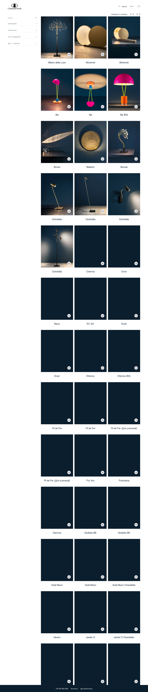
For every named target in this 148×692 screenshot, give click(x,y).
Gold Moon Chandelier (124, 585)
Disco (57, 323)
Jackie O (90, 637)
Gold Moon (57, 585)
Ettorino (90, 376)
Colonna (90, 271)
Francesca (124, 480)
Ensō (124, 323)
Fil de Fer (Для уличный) (124, 428)
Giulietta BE (90, 532)
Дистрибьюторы (86, 688)
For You (90, 480)
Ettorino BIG (124, 376)
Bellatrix (90, 167)
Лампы (124, 6)
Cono (124, 271)
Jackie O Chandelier (124, 637)
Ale (57, 114)
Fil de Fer (57, 428)
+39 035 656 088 (62, 688)
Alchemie (90, 62)
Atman (57, 167)
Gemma (57, 532)
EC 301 (90, 323)
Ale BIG (124, 114)
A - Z (132, 14)
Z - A (138, 14)
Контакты (74, 688)
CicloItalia (57, 219)
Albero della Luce (57, 62)
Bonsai (124, 167)
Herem (57, 637)
